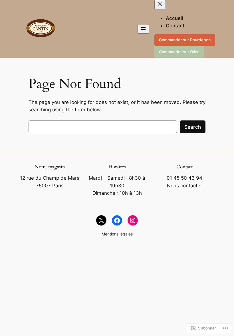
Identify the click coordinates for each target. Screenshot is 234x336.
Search (192, 127)
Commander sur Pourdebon (185, 39)
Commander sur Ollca (179, 51)
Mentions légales (117, 233)
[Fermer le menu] (160, 4)
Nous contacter (184, 186)
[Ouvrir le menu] (143, 29)
